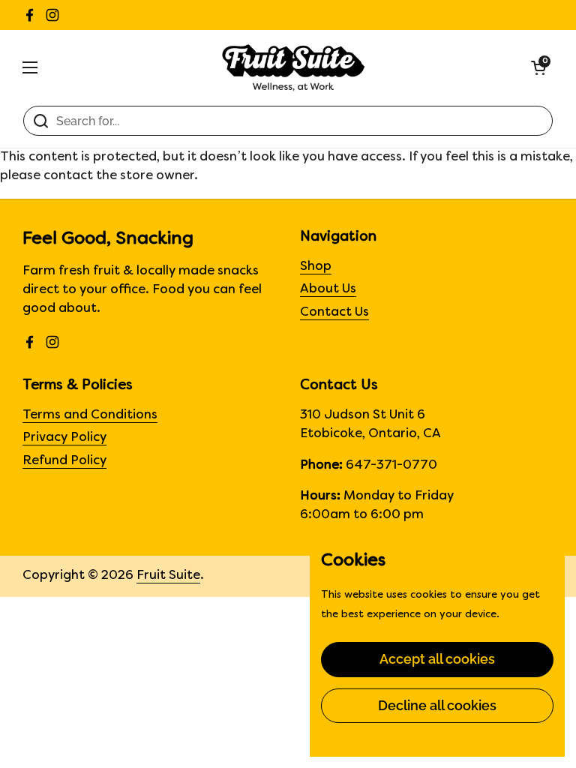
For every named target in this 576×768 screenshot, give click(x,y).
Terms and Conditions (90, 416)
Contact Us (334, 313)
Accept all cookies (437, 659)
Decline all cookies (437, 705)
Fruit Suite (168, 576)
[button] (539, 67)
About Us (328, 290)
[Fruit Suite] (293, 67)
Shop (316, 267)
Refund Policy (64, 461)
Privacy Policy (64, 438)
